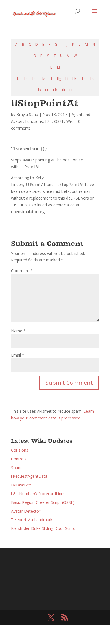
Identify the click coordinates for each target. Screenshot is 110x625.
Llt (63, 90)
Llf (51, 78)
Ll (58, 67)
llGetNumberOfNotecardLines (38, 493)
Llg (59, 78)
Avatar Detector (25, 511)
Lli (66, 78)
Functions (34, 121)
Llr (46, 90)
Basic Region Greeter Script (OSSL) (42, 502)
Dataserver (21, 485)
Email (17, 355)
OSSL (59, 121)
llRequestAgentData (29, 476)
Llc (26, 78)
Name (18, 330)
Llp (39, 90)
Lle (43, 78)
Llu (71, 90)
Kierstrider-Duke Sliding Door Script (43, 528)
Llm (83, 78)
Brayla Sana (27, 114)
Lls (55, 90)
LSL (48, 121)
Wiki (70, 121)
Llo (92, 78)
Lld (34, 78)
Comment (22, 270)
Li (51, 67)
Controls (19, 459)
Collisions (19, 450)
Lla (17, 78)
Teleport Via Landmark (31, 519)
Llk (74, 78)
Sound (17, 467)
